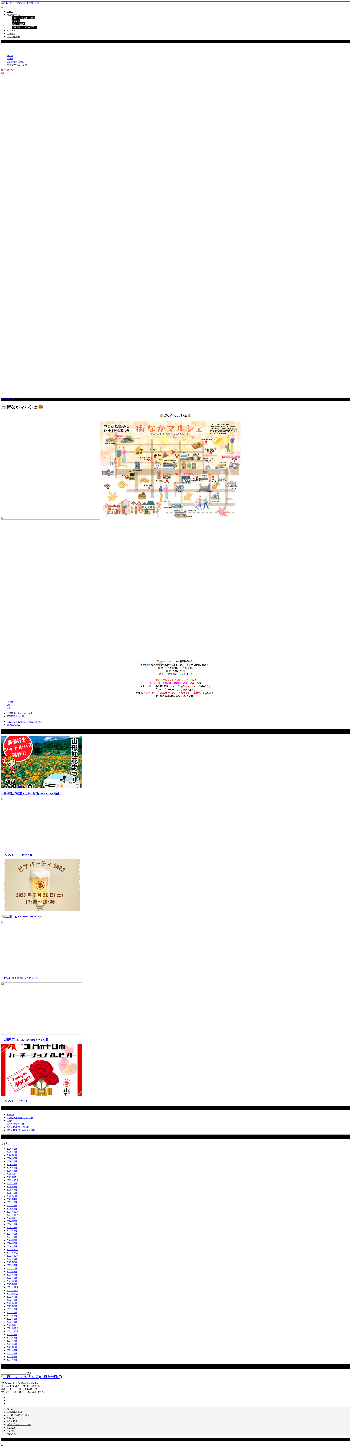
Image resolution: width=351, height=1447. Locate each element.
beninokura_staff (23, 713)
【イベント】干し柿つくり (16, 855)
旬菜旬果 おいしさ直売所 (24, 27)
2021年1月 (12, 1359)
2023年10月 (12, 1255)
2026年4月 (12, 1161)
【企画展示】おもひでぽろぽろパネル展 (24, 1039)
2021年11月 (12, 1328)
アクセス (11, 30)
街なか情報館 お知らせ (18, 1127)
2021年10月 (12, 1331)
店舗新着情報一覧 (10, 399)
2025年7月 (12, 1189)
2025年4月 (12, 1199)
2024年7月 (12, 1227)
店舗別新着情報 (14, 1411)
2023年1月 (12, 1284)
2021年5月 (12, 1347)
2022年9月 (12, 1296)
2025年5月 (12, 1195)
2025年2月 (12, 1205)
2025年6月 (12, 1192)
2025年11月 (12, 1177)
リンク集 (11, 33)
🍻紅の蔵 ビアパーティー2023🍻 (21, 916)
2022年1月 (12, 1321)
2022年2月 (12, 1318)
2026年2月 (12, 1167)
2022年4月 (12, 1312)
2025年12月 (12, 1173)
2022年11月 (12, 1290)
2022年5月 (12, 1309)
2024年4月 (12, 1236)
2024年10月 (12, 1218)
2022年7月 (12, 1303)
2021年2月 (12, 1356)
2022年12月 (12, 1287)
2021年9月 (12, 1334)
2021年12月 (12, 1325)
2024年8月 (12, 1224)
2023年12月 (12, 1249)
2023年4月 (12, 1274)
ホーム (10, 11)
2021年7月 (12, 1340)
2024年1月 (12, 1246)
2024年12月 (12, 1211)
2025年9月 (12, 1183)
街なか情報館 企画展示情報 (21, 1130)
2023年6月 (12, 1268)
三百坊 (10, 1120)
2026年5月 (12, 1158)
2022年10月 (12, 1293)
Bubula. (16, 20)
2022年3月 (12, 1315)
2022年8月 (12, 1299)
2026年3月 (12, 1164)
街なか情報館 (18, 23)
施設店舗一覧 (13, 14)
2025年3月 (12, 1202)
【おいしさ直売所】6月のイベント (21, 978)
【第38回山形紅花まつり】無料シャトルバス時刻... (31, 793)
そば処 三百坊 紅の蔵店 (23, 17)
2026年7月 (12, 1151)
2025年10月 (12, 1180)
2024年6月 (12, 1230)
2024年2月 (12, 1243)
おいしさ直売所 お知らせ (20, 1117)
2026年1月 (12, 1170)
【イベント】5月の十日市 (16, 1101)
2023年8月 (12, 1262)
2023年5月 (12, 1271)
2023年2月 (12, 1280)
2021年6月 (12, 1343)
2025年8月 (12, 1186)
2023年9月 (12, 1258)
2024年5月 (12, 1233)
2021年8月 (12, 1337)
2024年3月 (12, 1240)
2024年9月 (12, 1221)
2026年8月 (12, 1148)
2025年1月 (12, 1208)
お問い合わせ (13, 36)
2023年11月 (12, 1252)
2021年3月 (12, 1353)
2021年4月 (12, 1350)
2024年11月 (12, 1214)
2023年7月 (12, 1265)
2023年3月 (12, 1277)
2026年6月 (12, 1155)
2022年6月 (12, 1306)
